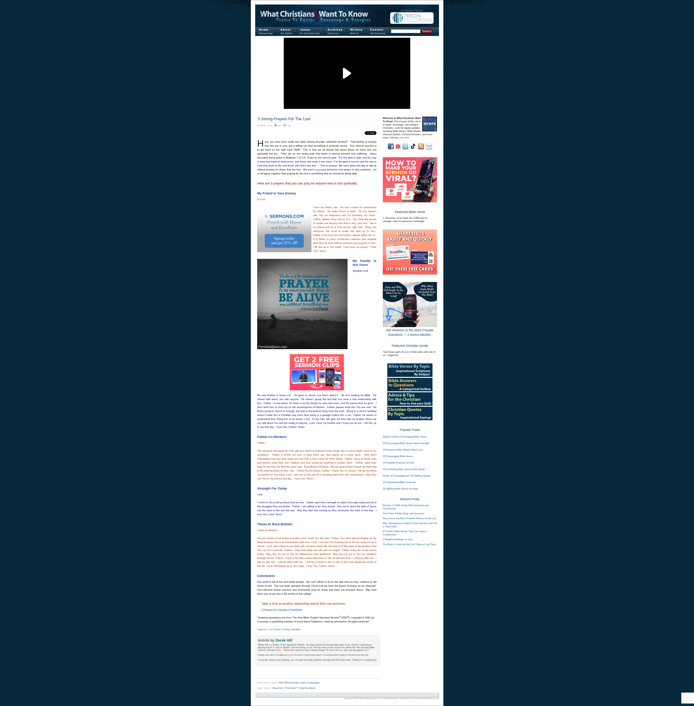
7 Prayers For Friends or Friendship (281, 609)
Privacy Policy (414, 699)
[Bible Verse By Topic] (409, 376)
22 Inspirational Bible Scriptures (399, 482)
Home (263, 29)
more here (404, 137)
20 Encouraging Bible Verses (398, 456)
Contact (377, 29)
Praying (286, 629)
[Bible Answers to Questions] (409, 390)
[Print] (275, 126)
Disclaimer (425, 699)
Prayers (277, 629)
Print (279, 126)
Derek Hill (266, 126)
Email (288, 126)
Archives (335, 29)
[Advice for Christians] (409, 405)
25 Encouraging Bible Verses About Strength (406, 443)
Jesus (305, 29)
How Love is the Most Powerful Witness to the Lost (409, 518)
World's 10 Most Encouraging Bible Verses (405, 436)
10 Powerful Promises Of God (398, 462)
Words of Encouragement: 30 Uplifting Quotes (407, 475)
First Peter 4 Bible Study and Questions (404, 513)
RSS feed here (343, 660)
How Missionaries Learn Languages (299, 682)
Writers (356, 29)
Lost (271, 629)
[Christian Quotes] (409, 419)
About (285, 29)
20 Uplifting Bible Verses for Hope (400, 488)
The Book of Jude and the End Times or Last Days (409, 544)
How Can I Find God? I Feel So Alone (294, 688)
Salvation (295, 629)
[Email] (284, 126)
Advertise (435, 699)
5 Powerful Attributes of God (397, 539)
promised (320, 169)
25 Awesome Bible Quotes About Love (403, 449)
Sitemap (403, 699)
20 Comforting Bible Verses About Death (404, 469)
